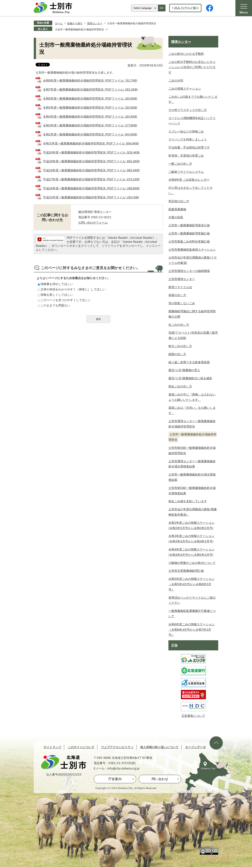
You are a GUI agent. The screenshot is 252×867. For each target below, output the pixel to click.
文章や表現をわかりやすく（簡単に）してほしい (73, 289)
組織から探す (75, 23)
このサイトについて (81, 747)
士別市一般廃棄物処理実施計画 (189, 233)
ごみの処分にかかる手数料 (186, 54)
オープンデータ (195, 747)
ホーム (59, 23)
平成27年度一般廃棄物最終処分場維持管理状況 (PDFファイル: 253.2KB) (91, 179)
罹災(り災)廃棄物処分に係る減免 (190, 378)
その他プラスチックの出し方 (187, 110)
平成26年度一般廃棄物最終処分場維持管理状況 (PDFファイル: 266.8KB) (91, 188)
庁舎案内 (115, 779)
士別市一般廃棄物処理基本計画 (189, 225)
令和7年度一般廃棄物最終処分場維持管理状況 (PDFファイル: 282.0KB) (90, 89)
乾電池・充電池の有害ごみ (186, 155)
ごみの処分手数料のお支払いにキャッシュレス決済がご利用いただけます (192, 67)
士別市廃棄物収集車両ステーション (192, 249)
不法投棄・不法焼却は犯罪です (189, 147)
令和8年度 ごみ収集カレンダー (189, 179)
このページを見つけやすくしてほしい (66, 300)
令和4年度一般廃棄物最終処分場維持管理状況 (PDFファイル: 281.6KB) (90, 116)
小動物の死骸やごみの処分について (192, 563)
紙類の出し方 (177, 354)
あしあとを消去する (107, 29)
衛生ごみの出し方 (180, 386)
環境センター (95, 23)
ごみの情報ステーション (184, 88)
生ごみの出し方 (178, 324)
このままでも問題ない (55, 305)
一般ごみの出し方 (180, 163)
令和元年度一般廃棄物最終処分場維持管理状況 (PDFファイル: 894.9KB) (91, 143)
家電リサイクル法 (180, 287)
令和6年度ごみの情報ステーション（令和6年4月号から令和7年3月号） (191, 629)
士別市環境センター (181, 279)
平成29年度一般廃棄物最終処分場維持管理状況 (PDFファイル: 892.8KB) (91, 161)
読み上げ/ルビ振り (186, 8)
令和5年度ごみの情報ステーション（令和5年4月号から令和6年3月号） (191, 584)
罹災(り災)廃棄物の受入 (184, 370)
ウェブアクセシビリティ (117, 747)
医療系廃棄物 (177, 209)
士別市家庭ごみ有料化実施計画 (189, 241)
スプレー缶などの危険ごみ (186, 131)
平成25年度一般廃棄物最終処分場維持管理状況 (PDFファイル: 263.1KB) (91, 197)
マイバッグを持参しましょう (187, 139)
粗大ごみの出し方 (180, 346)
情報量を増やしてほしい (57, 284)
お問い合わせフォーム (93, 222)
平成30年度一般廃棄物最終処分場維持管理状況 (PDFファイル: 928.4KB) (91, 152)
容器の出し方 (177, 295)
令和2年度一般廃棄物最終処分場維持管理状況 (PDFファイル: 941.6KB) (90, 134)
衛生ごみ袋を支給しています (187, 501)
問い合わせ (160, 779)
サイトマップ (52, 747)
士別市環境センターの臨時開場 (189, 271)
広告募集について (193, 716)
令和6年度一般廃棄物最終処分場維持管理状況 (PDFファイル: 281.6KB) (90, 98)
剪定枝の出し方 (178, 201)
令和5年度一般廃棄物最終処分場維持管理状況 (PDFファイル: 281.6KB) (90, 107)
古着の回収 (175, 217)
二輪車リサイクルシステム (186, 172)
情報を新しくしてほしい (57, 294)
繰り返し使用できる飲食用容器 (189, 362)
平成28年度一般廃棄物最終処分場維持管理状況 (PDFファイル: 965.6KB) (91, 170)
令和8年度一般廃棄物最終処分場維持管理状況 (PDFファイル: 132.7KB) (90, 80)
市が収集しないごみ (181, 303)
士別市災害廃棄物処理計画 (186, 571)
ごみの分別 (175, 80)
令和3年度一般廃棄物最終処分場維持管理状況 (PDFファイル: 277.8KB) (90, 125)
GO (161, 8)
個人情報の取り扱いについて (159, 747)
